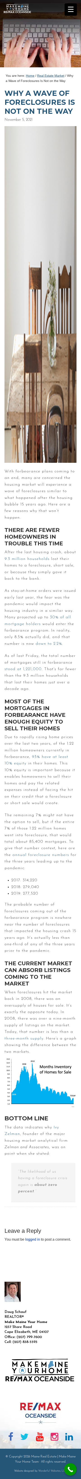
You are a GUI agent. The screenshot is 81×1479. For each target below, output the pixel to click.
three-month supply (23, 1039)
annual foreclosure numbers (40, 855)
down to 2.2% (49, 644)
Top (76, 1473)
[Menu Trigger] (71, 9)
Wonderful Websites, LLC (52, 1471)
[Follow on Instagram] (54, 1437)
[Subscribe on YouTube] (39, 1437)
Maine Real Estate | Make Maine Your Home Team (19, 35)
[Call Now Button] (70, 1469)
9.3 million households (27, 559)
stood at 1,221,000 (23, 669)
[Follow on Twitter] (24, 1437)
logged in (32, 1239)
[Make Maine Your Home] (40, 1394)
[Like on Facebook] (10, 1437)
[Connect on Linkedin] (69, 1437)
